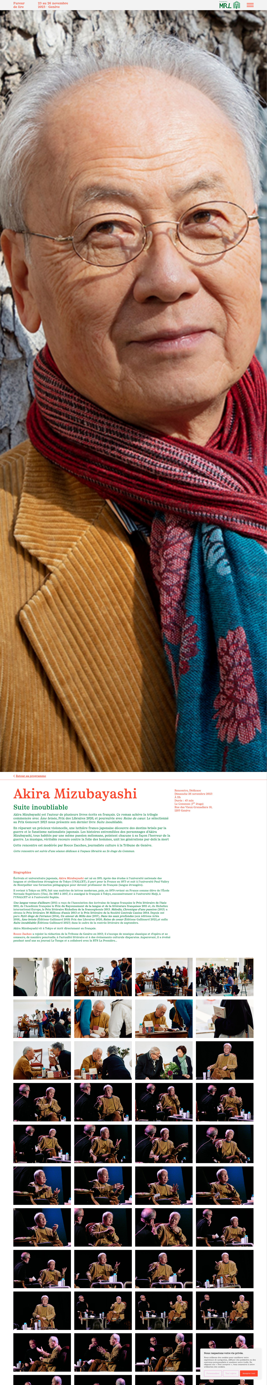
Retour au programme (31, 775)
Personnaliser (213, 1373)
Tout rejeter (231, 1373)
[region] (230, 1364)
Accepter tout (249, 1373)
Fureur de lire (19, 5)
